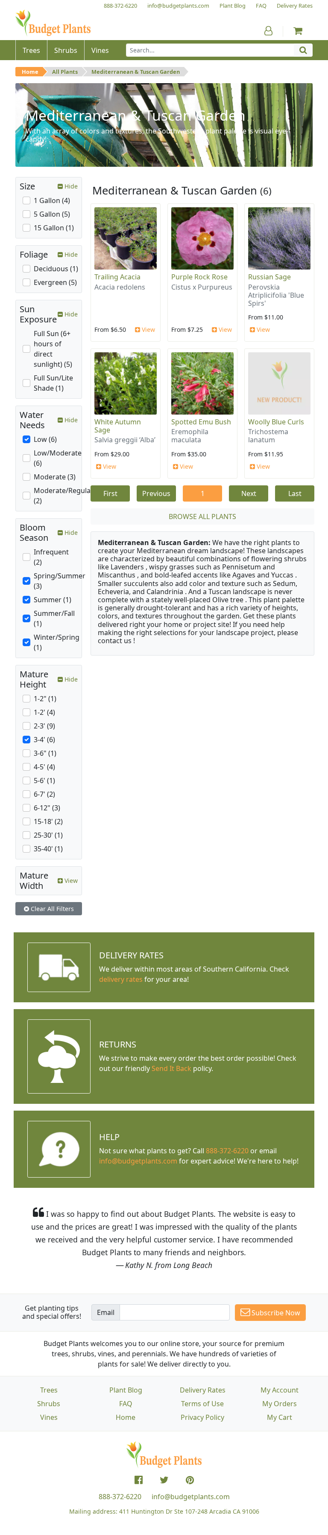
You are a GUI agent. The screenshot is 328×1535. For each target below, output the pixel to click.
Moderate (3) (55, 477)
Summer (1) (52, 599)
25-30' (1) (48, 835)
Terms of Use (202, 1403)
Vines (49, 1417)
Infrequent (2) (51, 557)
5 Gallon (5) (52, 214)
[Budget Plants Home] (53, 23)
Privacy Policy (202, 1417)
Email (105, 1312)
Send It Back (171, 1068)
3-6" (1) (45, 753)
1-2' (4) (44, 712)
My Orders (279, 1403)
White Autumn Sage (117, 426)
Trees (49, 1390)
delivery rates (121, 979)
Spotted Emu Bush (201, 422)
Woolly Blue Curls (276, 422)
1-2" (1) (45, 698)
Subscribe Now (275, 1312)
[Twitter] (164, 1480)
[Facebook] (138, 1480)
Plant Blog (125, 1390)
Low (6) (45, 439)
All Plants (65, 71)
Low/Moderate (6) (58, 458)
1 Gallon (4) (52, 200)
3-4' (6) (44, 739)
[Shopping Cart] (298, 30)
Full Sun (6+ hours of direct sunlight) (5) (53, 349)
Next (248, 493)
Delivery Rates (203, 1390)
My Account (280, 1390)
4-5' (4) (44, 767)
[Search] (303, 50)
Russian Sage (269, 276)
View (147, 329)
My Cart (279, 1417)
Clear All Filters (51, 909)
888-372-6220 (227, 1150)
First (110, 493)
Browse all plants (202, 516)
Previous (156, 493)
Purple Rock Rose (199, 276)
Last (295, 493)
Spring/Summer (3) (59, 581)
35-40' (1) (48, 848)
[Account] (268, 30)
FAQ (125, 1403)
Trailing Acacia (117, 276)
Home (30, 71)
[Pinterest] (190, 1480)
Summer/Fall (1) (54, 618)
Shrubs (48, 1403)
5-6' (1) (44, 780)
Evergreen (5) (55, 282)
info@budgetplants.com (191, 1496)
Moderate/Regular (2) (64, 495)
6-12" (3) (47, 807)
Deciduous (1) (56, 268)
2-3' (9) (44, 726)
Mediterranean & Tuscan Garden (135, 71)
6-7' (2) (44, 794)
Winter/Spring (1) (56, 642)
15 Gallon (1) (54, 227)
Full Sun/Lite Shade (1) (53, 383)
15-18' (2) (48, 821)
